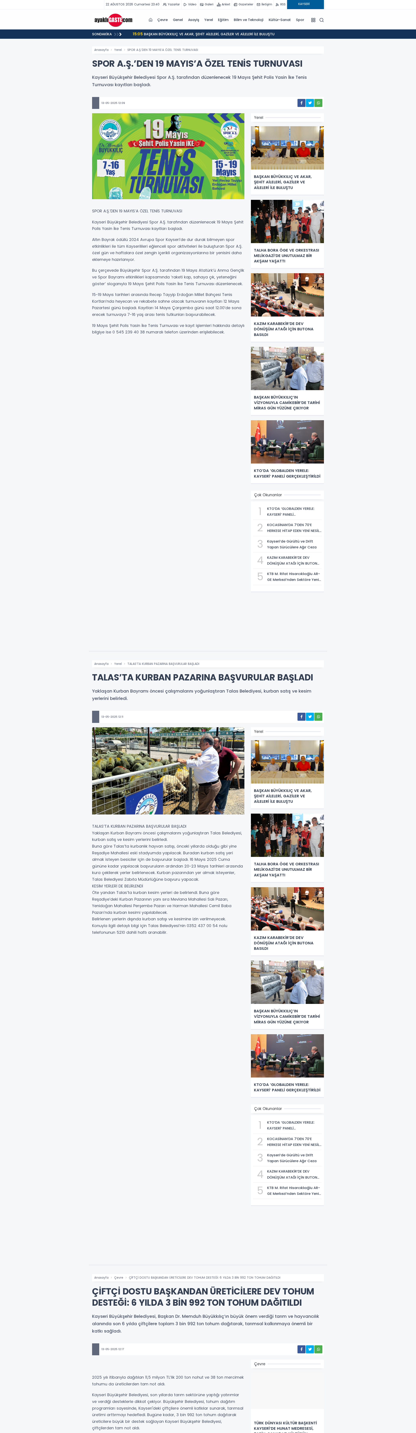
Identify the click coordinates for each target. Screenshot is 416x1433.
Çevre (162, 19)
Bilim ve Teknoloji (248, 19)
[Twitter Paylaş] (310, 103)
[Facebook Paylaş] (301, 103)
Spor (300, 19)
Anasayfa (101, 50)
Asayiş (193, 19)
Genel (178, 19)
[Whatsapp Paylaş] (318, 103)
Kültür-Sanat (280, 19)
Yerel (208, 19)
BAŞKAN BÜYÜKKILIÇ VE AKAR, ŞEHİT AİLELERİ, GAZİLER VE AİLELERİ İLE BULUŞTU (204, 34)
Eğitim (223, 19)
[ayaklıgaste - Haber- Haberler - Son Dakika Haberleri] (113, 20)
